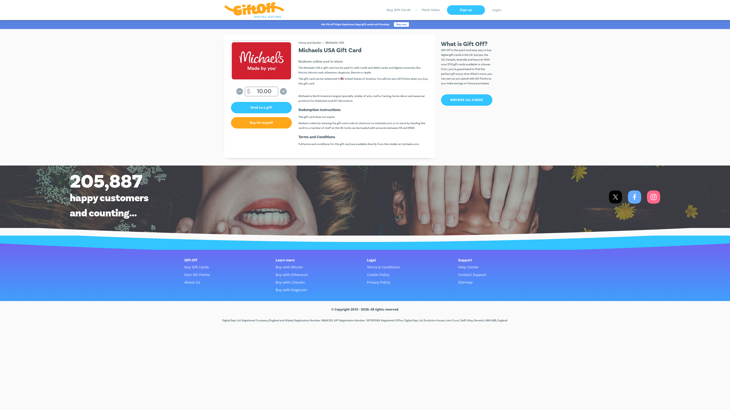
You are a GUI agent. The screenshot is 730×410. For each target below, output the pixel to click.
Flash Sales (431, 10)
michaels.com (383, 123)
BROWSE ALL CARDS (466, 100)
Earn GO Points (197, 274)
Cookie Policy (378, 274)
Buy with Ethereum (292, 274)
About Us (192, 282)
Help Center (468, 267)
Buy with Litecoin (290, 282)
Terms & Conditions (383, 267)
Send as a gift (261, 107)
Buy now (401, 24)
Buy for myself (261, 123)
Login (496, 10)
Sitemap (465, 282)
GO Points (404, 79)
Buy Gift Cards (399, 10)
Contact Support (472, 274)
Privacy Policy (378, 282)
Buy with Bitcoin (289, 267)
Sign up (466, 10)
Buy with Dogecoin (291, 290)
